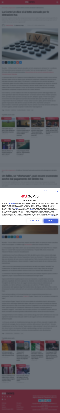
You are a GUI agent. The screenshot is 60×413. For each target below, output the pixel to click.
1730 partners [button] (11, 203)
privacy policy (50, 215)
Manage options (34, 220)
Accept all (51, 220)
